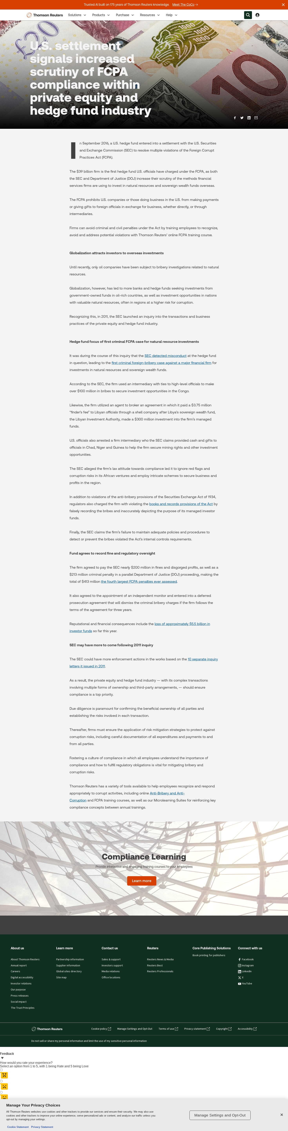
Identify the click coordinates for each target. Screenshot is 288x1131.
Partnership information (70, 959)
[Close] (281, 1114)
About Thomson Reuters (25, 959)
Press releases (20, 996)
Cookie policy (99, 1029)
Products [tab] (98, 15)
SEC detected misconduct (166, 356)
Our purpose (18, 989)
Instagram (248, 965)
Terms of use (166, 1029)
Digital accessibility (22, 977)
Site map (61, 977)
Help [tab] (169, 15)
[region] (144, 1115)
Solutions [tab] (74, 15)
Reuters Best (155, 965)
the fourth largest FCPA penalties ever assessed (139, 581)
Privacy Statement (41, 1127)
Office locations (111, 977)
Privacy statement (195, 1029)
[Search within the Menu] (248, 15)
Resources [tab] (147, 15)
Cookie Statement (18, 1127)
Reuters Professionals (160, 971)
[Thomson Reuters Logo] (46, 15)
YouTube (247, 983)
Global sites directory (69, 971)
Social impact (18, 1002)
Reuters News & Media (160, 959)
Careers (15, 971)
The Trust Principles (22, 1008)
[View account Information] (257, 15)
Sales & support (111, 959)
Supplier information (68, 965)
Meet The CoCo (183, 4)
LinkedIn (247, 971)
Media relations (111, 971)
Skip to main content (17, 13)
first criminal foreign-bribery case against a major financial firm (161, 363)
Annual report (19, 965)
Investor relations (21, 983)
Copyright (222, 1029)
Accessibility (245, 1029)
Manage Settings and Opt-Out (134, 1029)
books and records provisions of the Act (181, 504)
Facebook (248, 959)
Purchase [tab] (122, 15)
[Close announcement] (283, 4)
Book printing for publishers (209, 955)
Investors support (112, 965)
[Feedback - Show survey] (2, 1058)
